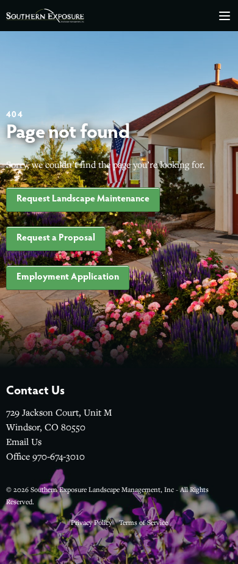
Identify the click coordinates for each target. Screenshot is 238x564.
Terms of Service (143, 522)
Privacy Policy (91, 522)
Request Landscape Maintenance (83, 199)
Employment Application (67, 277)
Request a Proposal (55, 238)
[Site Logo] (45, 16)
